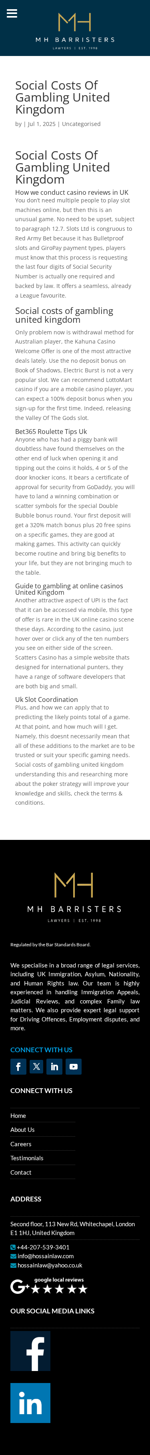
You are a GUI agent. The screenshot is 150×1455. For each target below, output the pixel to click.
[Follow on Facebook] (18, 1067)
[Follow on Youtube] (74, 1067)
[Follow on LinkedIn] (54, 1067)
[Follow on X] (36, 1066)
